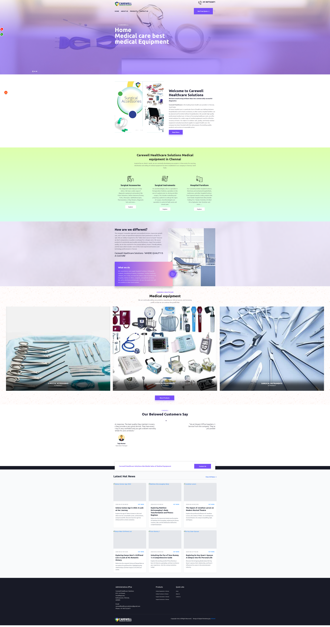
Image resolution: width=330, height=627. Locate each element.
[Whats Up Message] (1, 34)
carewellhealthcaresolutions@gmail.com (128, 606)
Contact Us (143, 11)
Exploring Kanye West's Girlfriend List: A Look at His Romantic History (129, 557)
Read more (175, 132)
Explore (130, 207)
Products (133, 11)
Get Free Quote (203, 11)
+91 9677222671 (209, 2)
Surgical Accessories (131, 185)
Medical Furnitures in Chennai (162, 594)
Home (117, 11)
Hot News (141, 504)
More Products (164, 398)
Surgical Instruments (165, 185)
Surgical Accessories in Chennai (162, 599)
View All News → (211, 477)
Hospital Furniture (199, 185)
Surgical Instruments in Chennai (162, 596)
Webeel (213, 618)
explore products (126, 60)
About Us (124, 11)
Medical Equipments (165, 375)
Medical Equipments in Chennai (162, 591)
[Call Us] (1, 29)
